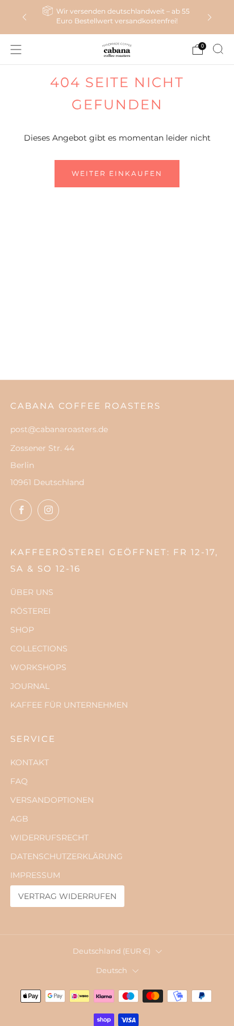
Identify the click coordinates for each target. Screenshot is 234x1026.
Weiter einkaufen (117, 173)
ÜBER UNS (31, 592)
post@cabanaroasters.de (59, 429)
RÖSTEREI (30, 611)
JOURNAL (29, 686)
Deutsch (111, 970)
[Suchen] (218, 49)
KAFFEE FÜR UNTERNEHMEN (69, 705)
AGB (19, 819)
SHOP (22, 630)
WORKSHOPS (38, 667)
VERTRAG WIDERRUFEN (67, 896)
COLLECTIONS (39, 648)
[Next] (209, 17)
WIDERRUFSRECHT (49, 837)
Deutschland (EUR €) (112, 951)
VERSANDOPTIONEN (52, 800)
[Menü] (16, 49)
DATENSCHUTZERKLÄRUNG (66, 856)
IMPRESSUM (35, 875)
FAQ (19, 781)
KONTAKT (29, 762)
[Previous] (24, 17)
